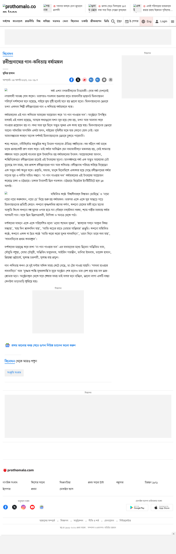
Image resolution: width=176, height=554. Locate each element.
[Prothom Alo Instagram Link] (25, 507)
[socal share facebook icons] (72, 82)
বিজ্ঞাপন (64, 520)
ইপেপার (6, 489)
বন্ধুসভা (120, 483)
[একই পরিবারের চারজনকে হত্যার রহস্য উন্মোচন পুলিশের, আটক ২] (137, 8)
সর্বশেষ (6, 21)
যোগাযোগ (109, 520)
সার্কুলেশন (78, 520)
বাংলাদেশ (17, 21)
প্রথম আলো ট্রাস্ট (96, 483)
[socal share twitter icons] (78, 82)
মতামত (56, 21)
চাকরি (85, 21)
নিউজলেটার (125, 520)
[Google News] (41, 507)
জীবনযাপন (95, 21)
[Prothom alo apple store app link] (162, 508)
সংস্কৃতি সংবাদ (14, 373)
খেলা (65, 21)
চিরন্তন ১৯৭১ (151, 483)
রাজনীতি (29, 21)
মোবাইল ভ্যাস (66, 489)
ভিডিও (107, 21)
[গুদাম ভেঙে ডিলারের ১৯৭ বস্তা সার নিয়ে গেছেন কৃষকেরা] (93, 8)
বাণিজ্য (46, 21)
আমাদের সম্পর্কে (47, 520)
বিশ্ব (38, 21)
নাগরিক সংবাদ (10, 483)
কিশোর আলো (38, 483)
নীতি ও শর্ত (94, 520)
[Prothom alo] (20, 8)
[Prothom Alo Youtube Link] (34, 507)
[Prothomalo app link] (137, 508)
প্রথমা (34, 489)
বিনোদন (75, 21)
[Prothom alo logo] (18, 471)
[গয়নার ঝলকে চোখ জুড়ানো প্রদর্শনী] (47, 8)
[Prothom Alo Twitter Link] (16, 507)
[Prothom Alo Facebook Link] (7, 507)
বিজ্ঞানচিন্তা (65, 483)
